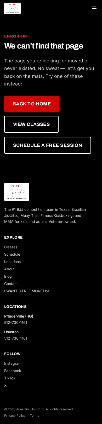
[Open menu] (94, 8)
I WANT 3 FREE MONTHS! (26, 291)
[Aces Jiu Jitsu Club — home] (12, 8)
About (9, 269)
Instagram (12, 363)
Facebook (12, 370)
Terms (34, 415)
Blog (8, 276)
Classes (10, 247)
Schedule (12, 254)
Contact (11, 283)
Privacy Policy (15, 415)
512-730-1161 (15, 322)
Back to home (32, 103)
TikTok (9, 378)
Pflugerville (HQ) (18, 316)
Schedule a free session (47, 145)
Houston (11, 332)
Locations (12, 261)
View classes (31, 124)
